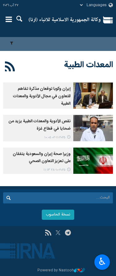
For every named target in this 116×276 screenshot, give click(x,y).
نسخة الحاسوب (58, 214)
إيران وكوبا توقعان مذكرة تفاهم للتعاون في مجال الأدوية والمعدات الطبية (42, 96)
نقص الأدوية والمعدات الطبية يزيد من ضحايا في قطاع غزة (40, 125)
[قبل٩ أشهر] (93, 95)
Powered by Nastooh (55, 270)
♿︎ (102, 261)
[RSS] (10, 68)
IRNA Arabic (65, 20)
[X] (58, 233)
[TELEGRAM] (68, 233)
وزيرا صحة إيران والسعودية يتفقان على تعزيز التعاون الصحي (42, 158)
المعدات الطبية (88, 65)
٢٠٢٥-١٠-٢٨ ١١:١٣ (54, 170)
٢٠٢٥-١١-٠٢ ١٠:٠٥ (55, 137)
